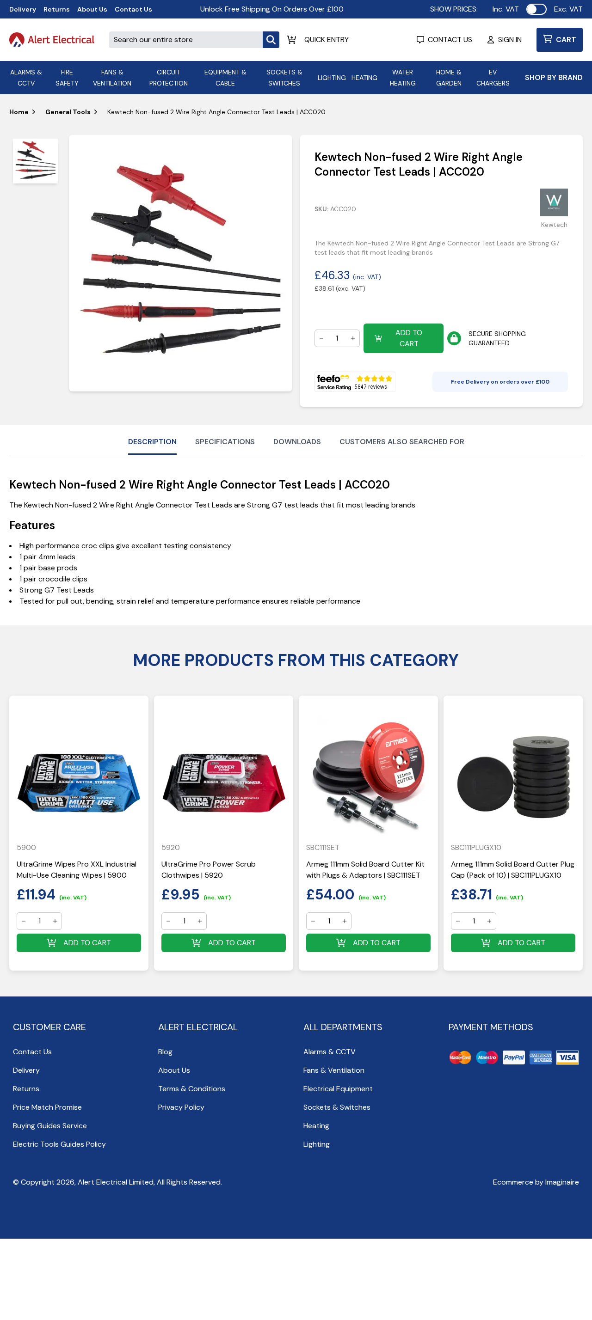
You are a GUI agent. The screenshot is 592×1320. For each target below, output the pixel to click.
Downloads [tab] (297, 441)
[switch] (536, 9)
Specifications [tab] (225, 441)
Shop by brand (554, 77)
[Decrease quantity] (321, 338)
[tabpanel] (180, 263)
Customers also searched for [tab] (401, 441)
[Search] (271, 39)
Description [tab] (152, 441)
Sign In (510, 39)
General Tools (68, 112)
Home (19, 112)
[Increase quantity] (352, 338)
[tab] (35, 161)
